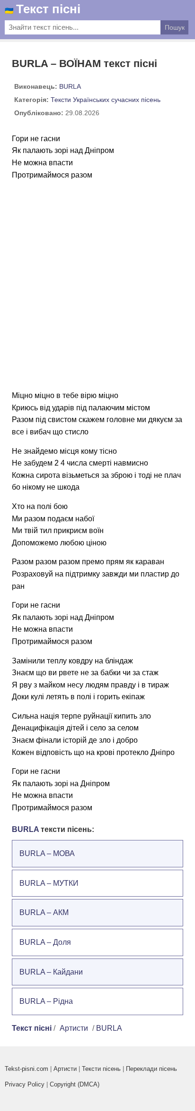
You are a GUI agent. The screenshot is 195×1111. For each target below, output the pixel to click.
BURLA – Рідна (46, 1001)
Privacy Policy (24, 1084)
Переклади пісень (151, 1068)
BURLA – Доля (45, 942)
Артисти (74, 1028)
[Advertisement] (97, 285)
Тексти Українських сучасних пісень (105, 99)
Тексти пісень (101, 1068)
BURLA (70, 86)
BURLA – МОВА (47, 853)
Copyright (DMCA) (74, 1084)
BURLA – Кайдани (51, 972)
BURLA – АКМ (44, 912)
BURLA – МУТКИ (49, 883)
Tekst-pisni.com (26, 1068)
